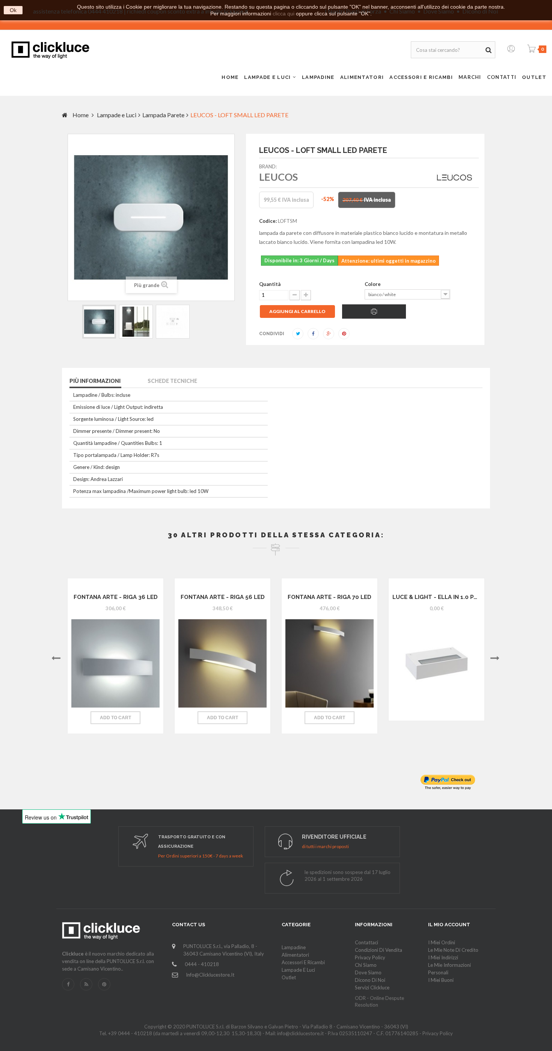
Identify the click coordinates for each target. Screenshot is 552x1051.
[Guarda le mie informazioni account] (511, 47)
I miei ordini (441, 942)
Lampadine (294, 947)
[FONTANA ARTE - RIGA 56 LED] (222, 663)
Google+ (328, 333)
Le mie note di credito (453, 950)
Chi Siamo (366, 965)
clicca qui (283, 14)
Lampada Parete (163, 114)
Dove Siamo (368, 972)
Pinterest (344, 333)
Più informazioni (95, 381)
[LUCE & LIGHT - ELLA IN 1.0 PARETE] (436, 663)
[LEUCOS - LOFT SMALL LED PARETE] (99, 321)
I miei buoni (441, 980)
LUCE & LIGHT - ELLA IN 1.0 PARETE (436, 597)
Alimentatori (295, 955)
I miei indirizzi (443, 957)
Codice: (268, 221)
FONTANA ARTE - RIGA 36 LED (116, 597)
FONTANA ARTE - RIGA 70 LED (329, 597)
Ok (13, 10)
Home (80, 114)
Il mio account (449, 924)
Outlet (289, 977)
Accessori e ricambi (303, 962)
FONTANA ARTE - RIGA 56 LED (223, 597)
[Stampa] (374, 311)
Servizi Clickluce (372, 987)
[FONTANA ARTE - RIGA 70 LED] (329, 663)
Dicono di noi (370, 980)
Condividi (313, 333)
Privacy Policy (370, 957)
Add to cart (115, 717)
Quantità (270, 284)
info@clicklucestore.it (210, 975)
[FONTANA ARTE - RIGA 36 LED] (115, 663)
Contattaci (366, 942)
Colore (373, 284)
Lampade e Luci (116, 114)
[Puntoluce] (50, 50)
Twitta (297, 333)
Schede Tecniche (172, 381)
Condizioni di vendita (378, 950)
